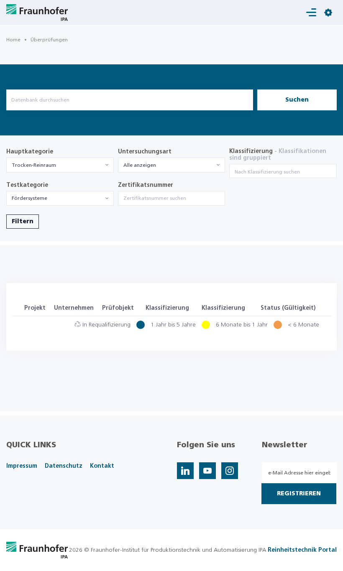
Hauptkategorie (29, 152)
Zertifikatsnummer (145, 185)
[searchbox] (283, 172)
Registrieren (299, 494)
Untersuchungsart (145, 152)
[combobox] (60, 165)
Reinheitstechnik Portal (302, 550)
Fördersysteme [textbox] (29, 198)
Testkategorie (27, 185)
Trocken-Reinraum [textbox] (34, 165)
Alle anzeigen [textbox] (139, 165)
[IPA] (37, 549)
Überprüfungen (49, 39)
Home (13, 39)
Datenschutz (63, 466)
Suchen (297, 100)
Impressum (21, 466)
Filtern (22, 221)
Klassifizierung (277, 154)
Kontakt (102, 466)
